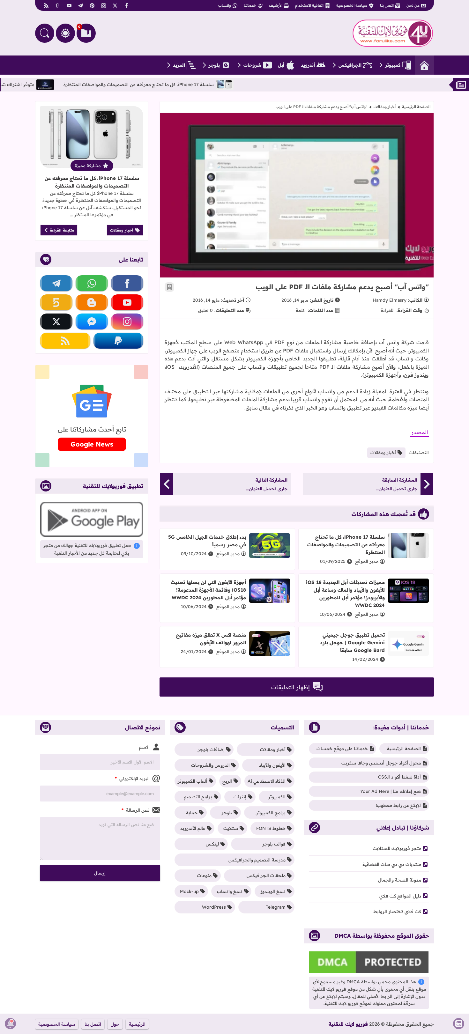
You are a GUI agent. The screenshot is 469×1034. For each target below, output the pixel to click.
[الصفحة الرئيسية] (424, 65)
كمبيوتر (392, 65)
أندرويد (308, 65)
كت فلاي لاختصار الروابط (397, 911)
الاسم (144, 747)
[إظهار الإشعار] (10, 1023)
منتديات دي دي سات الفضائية (391, 864)
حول (115, 1024)
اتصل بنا (387, 5)
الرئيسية (137, 1024)
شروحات (252, 65)
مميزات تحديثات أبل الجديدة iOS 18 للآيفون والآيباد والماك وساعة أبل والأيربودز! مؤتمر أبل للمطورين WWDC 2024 (345, 593)
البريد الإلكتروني (132, 778)
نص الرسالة (136, 810)
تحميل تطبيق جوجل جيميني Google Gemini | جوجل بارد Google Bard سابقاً (352, 642)
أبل (281, 65)
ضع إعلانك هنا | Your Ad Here (390, 791)
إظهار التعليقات (290, 687)
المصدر (419, 432)
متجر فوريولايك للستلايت (397, 848)
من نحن (413, 5)
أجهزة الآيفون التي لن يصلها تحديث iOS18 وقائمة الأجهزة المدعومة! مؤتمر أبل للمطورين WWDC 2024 (208, 590)
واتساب (224, 5)
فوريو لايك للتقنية (348, 1024)
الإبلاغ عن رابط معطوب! (398, 805)
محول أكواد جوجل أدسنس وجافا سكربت (381, 763)
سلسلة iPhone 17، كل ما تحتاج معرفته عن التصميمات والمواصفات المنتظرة (184, 84)
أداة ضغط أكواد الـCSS (399, 777)
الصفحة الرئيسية (416, 106)
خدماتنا (250, 5)
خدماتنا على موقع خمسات (342, 748)
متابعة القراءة (62, 230)
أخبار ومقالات (385, 106)
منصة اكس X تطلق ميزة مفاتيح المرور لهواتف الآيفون (211, 639)
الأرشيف (275, 5)
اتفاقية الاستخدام (309, 5)
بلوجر (214, 65)
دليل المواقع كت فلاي (400, 896)
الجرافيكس (350, 65)
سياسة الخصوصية (351, 5)
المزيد (179, 65)
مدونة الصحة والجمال (399, 880)
